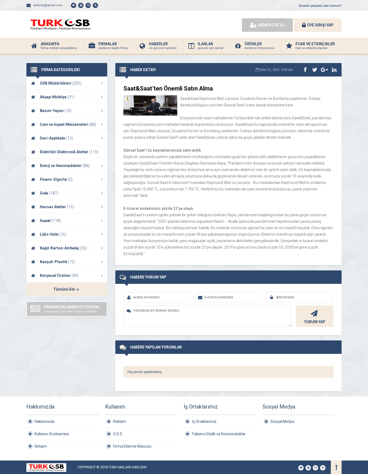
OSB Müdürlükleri (60, 83)
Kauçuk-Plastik (57, 262)
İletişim (40, 446)
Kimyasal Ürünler (59, 275)
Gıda (49, 193)
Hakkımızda (44, 421)
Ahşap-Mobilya (57, 97)
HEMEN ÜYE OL (271, 25)
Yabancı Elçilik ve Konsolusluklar (219, 434)
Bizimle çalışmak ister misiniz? (320, 6)
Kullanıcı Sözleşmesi (51, 434)
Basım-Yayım (55, 111)
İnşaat (50, 220)
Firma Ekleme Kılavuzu (132, 446)
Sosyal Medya (282, 421)
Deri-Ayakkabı (56, 138)
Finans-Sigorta (56, 179)
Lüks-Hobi (53, 234)
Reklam (119, 421)
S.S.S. (118, 434)
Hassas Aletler (57, 207)
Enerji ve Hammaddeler (64, 165)
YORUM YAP (314, 322)
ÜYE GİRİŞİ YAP (320, 25)
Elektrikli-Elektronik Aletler (69, 152)
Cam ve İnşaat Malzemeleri (68, 124)
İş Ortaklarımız (204, 421)
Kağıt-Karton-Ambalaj (63, 248)
